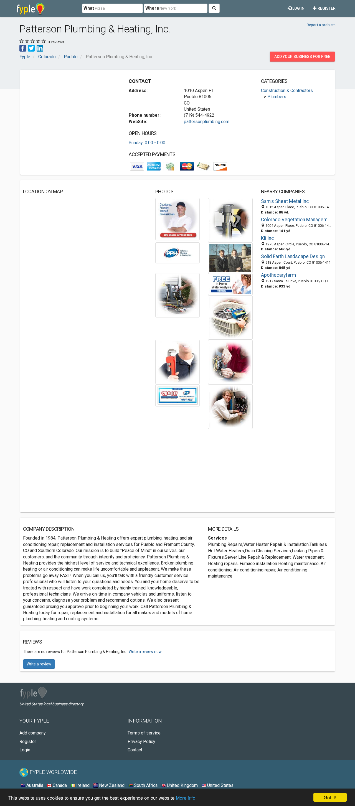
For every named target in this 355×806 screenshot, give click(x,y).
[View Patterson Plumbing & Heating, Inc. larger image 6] (230, 283)
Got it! (330, 797)
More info (185, 797)
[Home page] (30, 8)
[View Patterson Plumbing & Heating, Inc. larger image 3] (177, 252)
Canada (59, 785)
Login (24, 749)
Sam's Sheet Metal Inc (285, 201)
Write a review (39, 664)
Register (326, 8)
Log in (298, 8)
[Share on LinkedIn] (40, 47)
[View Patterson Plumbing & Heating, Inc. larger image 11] (230, 406)
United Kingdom (182, 785)
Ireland (82, 785)
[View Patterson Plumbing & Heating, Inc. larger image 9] (230, 361)
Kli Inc (267, 238)
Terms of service (144, 733)
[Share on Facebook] (22, 47)
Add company (32, 733)
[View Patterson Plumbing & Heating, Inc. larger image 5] (177, 295)
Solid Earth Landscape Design (293, 256)
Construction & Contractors (287, 90)
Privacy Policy (141, 741)
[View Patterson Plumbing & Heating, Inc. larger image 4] (230, 257)
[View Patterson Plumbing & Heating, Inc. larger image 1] (177, 219)
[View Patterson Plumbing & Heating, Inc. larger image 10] (177, 395)
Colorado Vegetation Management (296, 219)
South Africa (145, 785)
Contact (135, 749)
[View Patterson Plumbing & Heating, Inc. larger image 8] (177, 361)
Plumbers (276, 96)
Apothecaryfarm (278, 275)
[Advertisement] (69, 111)
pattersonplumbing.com (206, 121)
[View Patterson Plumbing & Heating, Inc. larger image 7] (230, 317)
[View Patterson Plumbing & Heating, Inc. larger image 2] (230, 219)
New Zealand (111, 785)
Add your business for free (302, 56)
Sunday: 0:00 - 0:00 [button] (147, 142)
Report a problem (321, 24)
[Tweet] (31, 47)
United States (220, 785)
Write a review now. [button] (145, 651)
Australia (34, 785)
